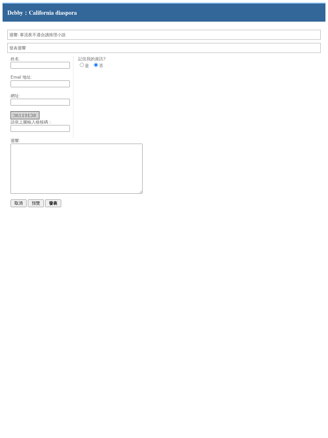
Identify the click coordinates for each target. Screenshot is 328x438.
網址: (15, 95)
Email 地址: (21, 77)
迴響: (15, 140)
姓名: (15, 58)
